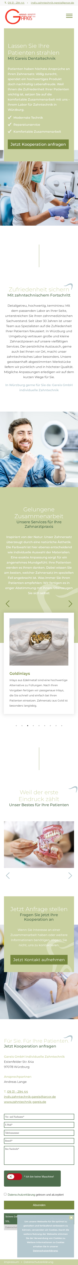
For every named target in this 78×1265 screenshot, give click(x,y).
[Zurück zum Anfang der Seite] (20, 16)
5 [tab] (39, 726)
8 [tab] (56, 726)
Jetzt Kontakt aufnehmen (39, 959)
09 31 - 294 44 (16, 2)
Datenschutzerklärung (45, 1250)
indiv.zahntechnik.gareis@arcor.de (52, 2)
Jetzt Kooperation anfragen (38, 144)
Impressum (11, 1262)
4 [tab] (33, 726)
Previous (7, 602)
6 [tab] (45, 726)
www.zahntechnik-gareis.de (25, 1102)
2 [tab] (22, 726)
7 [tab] (50, 726)
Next (70, 602)
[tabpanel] (39, 661)
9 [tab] (62, 726)
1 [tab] (16, 726)
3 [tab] (28, 726)
